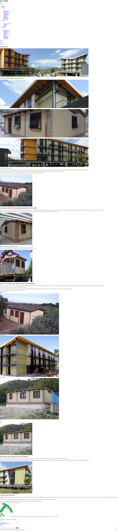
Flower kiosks (6, 13)
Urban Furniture (6, 36)
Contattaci (1, 524)
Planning (5, 25)
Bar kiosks (5, 12)
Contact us (1, 40)
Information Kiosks (6, 31)
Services (3, 20)
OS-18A (3, 6)
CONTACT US (9, 248)
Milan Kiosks (6, 18)
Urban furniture (6, 16)
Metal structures (6, 19)
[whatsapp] (0, 530)
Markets (5, 34)
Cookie (13, 529)
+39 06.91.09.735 (3, 522)
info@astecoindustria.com (5, 523)
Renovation (5, 24)
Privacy (10, 529)
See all (1, 292)
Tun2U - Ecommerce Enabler (20, 529)
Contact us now (18, 502)
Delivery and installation (7, 23)
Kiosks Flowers (6, 32)
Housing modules (6, 17)
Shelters (5, 35)
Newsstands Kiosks (6, 14)
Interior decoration (6, 30)
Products (3, 7)
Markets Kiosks (6, 15)
